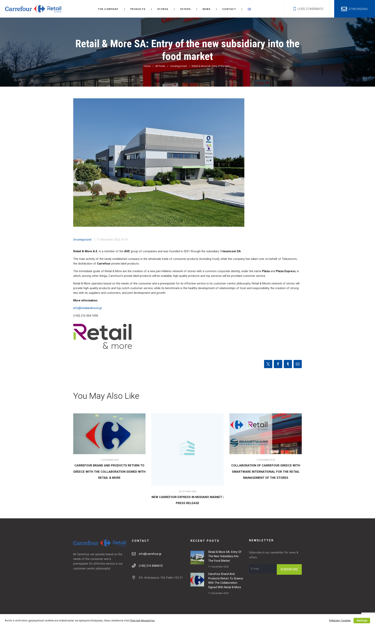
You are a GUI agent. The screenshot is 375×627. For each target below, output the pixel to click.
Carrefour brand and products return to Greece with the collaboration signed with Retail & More (109, 472)
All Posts (160, 66)
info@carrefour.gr (150, 553)
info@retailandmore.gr (87, 308)
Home (147, 66)
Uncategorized (178, 66)
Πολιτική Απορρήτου (142, 620)
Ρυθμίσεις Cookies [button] (340, 620)
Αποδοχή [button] (362, 620)
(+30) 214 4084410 (151, 565)
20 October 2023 (187, 491)
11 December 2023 (108, 239)
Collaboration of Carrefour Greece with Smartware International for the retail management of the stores (265, 472)
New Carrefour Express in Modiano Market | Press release (187, 500)
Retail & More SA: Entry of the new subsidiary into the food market (224, 556)
